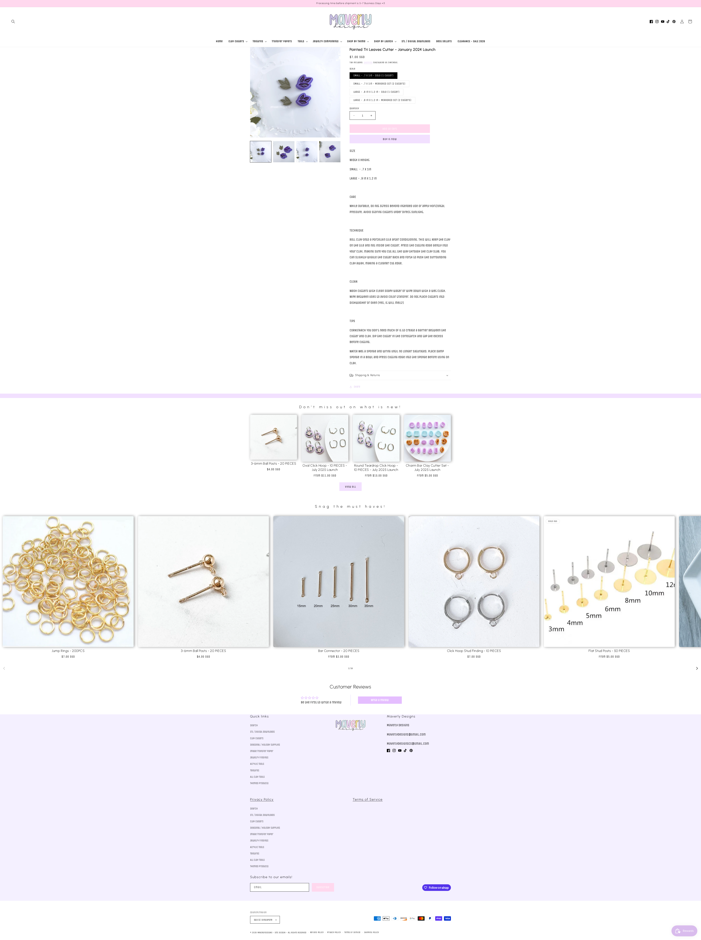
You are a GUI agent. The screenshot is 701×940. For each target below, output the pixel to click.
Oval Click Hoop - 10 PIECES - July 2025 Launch (324, 468)
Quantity (354, 108)
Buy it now (390, 139)
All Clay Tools (257, 776)
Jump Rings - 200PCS (68, 651)
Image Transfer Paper (261, 751)
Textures (254, 770)
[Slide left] (4, 668)
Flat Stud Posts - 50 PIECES (609, 651)
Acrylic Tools (257, 763)
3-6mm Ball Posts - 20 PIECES (273, 464)
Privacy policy (334, 932)
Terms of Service (368, 799)
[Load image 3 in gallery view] (306, 151)
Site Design (280, 932)
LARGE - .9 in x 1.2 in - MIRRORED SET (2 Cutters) (382, 100)
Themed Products (259, 783)
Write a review (380, 700)
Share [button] (357, 386)
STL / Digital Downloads (262, 731)
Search (254, 725)
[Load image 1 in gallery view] (260, 151)
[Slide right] (697, 668)
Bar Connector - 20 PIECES (338, 651)
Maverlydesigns (265, 932)
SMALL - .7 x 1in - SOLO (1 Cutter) (373, 75)
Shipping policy (371, 932)
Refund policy (317, 932)
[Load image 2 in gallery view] (283, 151)
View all (350, 486)
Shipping (368, 62)
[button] (13, 22)
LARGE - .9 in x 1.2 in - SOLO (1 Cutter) (376, 91)
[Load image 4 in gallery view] (329, 151)
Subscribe (323, 887)
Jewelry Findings (259, 757)
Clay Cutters (256, 738)
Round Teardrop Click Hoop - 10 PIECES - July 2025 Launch (376, 468)
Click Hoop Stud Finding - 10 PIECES (474, 651)
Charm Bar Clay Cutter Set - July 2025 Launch (427, 468)
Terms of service (352, 932)
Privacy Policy (262, 799)
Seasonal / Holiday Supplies (265, 744)
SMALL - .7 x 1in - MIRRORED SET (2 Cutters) (379, 83)
